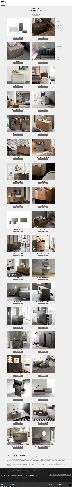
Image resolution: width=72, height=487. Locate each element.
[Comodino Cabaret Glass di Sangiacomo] (43, 219)
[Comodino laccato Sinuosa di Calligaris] (18, 51)
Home (31, 10)
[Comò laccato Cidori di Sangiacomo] (43, 388)
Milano (58, 87)
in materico (58, 51)
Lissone (58, 84)
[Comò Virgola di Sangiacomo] (18, 195)
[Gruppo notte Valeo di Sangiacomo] (18, 27)
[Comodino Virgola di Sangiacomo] (43, 195)
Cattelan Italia (59, 25)
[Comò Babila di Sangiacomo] (18, 171)
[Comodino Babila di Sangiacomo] (43, 171)
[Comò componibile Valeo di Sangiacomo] (43, 147)
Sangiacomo (59, 35)
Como (58, 80)
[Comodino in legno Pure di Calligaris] (43, 51)
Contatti (65, 3)
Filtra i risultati (36, 14)
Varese (58, 93)
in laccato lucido (59, 46)
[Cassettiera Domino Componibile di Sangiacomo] (43, 436)
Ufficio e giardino (44, 3)
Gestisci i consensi (9, 486)
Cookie (4, 486)
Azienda (12, 3)
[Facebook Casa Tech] (50, 484)
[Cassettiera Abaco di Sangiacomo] (43, 340)
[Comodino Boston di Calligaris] (43, 75)
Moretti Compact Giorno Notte (60, 30)
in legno (58, 50)
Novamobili (58, 32)
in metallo (58, 55)
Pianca (58, 34)
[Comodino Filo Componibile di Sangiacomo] (18, 292)
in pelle (58, 57)
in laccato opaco (59, 48)
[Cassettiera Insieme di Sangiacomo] (18, 123)
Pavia (57, 91)
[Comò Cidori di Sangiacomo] (18, 412)
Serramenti (52, 3)
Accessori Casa (34, 3)
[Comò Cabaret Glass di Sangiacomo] (18, 243)
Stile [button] (58, 65)
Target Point (59, 37)
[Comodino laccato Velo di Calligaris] (43, 27)
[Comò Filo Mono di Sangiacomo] (18, 340)
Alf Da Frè (58, 21)
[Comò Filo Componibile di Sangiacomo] (18, 316)
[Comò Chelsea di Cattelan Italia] (18, 75)
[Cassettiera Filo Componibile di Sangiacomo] (43, 292)
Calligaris (58, 23)
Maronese (58, 27)
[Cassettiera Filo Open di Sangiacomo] (43, 316)
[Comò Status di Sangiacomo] (43, 123)
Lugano (58, 85)
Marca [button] (58, 18)
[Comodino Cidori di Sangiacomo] (43, 364)
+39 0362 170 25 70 (29, 473)
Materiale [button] (59, 43)
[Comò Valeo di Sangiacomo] (18, 147)
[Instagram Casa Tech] (52, 484)
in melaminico (59, 53)
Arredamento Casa (25, 3)
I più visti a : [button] (59, 77)
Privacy (1, 486)
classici (58, 68)
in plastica (58, 59)
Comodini (40, 10)
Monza (58, 89)
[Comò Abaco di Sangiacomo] (18, 364)
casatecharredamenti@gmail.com (34, 475)
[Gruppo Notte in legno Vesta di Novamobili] (18, 99)
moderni (58, 71)
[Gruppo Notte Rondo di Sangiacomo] (18, 219)
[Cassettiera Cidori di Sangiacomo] (18, 388)
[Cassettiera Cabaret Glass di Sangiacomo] (43, 243)
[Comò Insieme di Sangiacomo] (43, 99)
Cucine (17, 3)
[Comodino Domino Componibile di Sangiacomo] (43, 412)
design (58, 69)
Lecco (57, 82)
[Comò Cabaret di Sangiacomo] (18, 268)
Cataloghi (59, 3)
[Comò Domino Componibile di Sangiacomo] (18, 436)
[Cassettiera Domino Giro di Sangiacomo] (43, 268)
